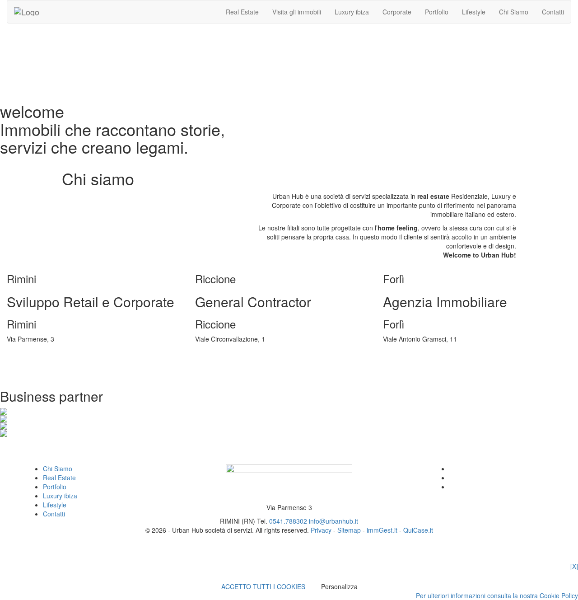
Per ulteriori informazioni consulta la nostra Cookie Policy (497, 595)
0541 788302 (28, 352)
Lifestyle (473, 11)
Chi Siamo (513, 11)
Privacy (321, 529)
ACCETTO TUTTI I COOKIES (263, 586)
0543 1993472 (406, 352)
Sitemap (349, 529)
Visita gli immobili (296, 11)
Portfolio (436, 11)
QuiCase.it (418, 529)
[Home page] (26, 11)
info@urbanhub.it (333, 520)
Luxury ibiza (352, 11)
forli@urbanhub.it (409, 361)
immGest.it (382, 529)
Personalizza (339, 586)
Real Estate (242, 11)
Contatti (553, 11)
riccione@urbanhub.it (227, 361)
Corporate (396, 11)
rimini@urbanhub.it (36, 361)
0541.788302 (288, 520)
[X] (574, 566)
